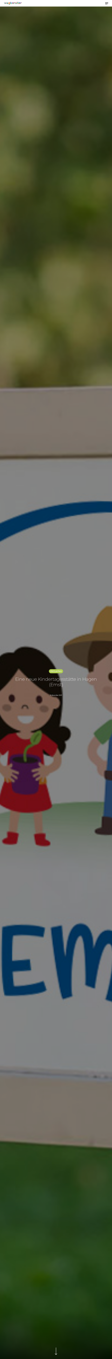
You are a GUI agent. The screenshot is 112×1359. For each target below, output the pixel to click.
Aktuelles (56, 671)
